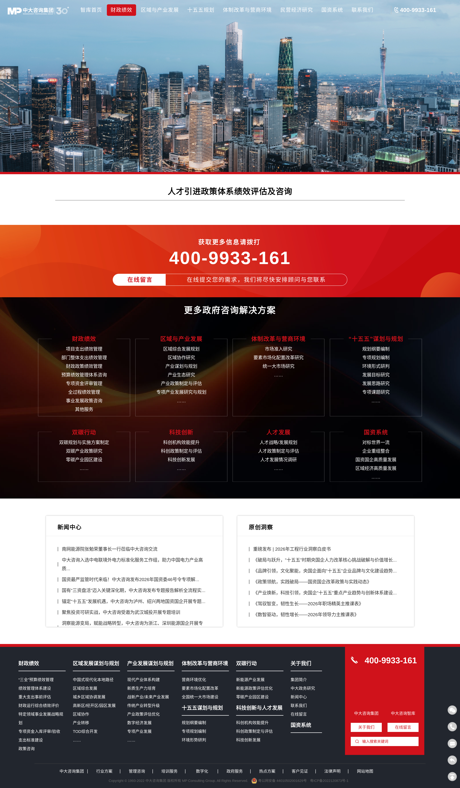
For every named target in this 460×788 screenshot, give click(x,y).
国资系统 (332, 10)
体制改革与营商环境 (247, 10)
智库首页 (91, 10)
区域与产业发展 (160, 10)
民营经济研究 (296, 10)
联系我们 (362, 10)
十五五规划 (200, 10)
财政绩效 (121, 10)
